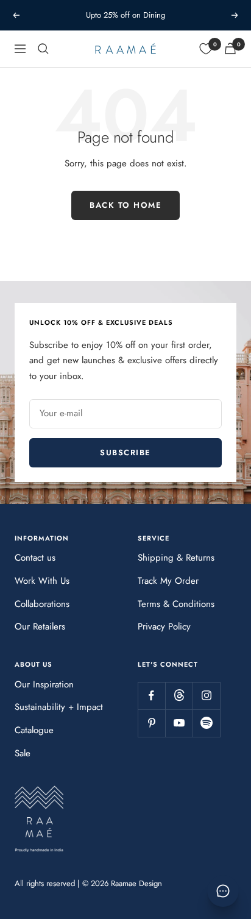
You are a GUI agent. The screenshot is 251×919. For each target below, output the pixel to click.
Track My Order (168, 580)
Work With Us (42, 580)
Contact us (35, 557)
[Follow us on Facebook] (151, 695)
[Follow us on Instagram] (206, 695)
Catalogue (34, 730)
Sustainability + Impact (59, 707)
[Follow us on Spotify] (206, 723)
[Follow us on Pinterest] (151, 723)
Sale (22, 753)
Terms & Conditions (176, 604)
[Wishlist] (206, 49)
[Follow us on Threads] (179, 695)
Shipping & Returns (176, 557)
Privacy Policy (164, 626)
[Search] (43, 48)
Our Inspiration (44, 684)
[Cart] (230, 48)
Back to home (125, 205)
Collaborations (42, 604)
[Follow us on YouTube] (179, 723)
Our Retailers (40, 626)
